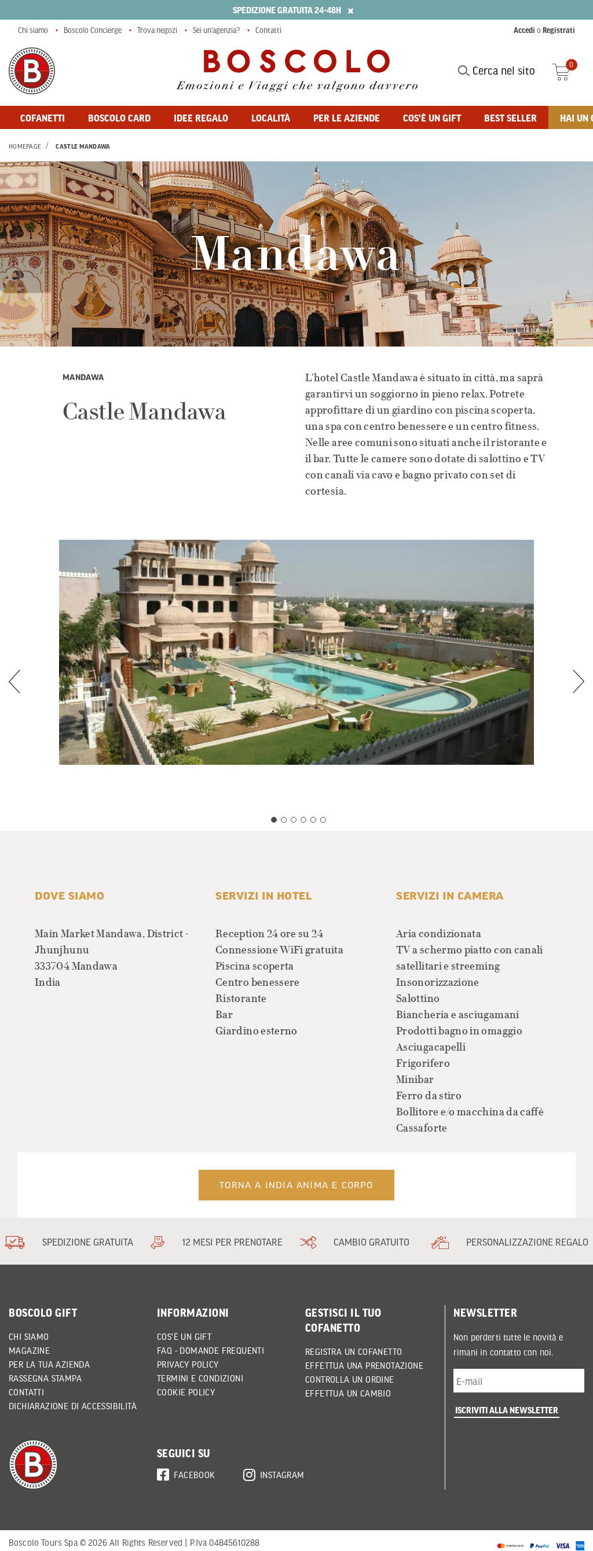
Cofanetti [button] (42, 117)
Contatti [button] (26, 1392)
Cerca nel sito (502, 70)
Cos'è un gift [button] (432, 117)
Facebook (194, 1474)
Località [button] (270, 117)
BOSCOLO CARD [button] (119, 117)
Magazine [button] (29, 1350)
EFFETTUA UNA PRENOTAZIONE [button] (364, 1365)
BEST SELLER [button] (510, 117)
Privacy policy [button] (188, 1364)
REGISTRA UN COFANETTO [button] (353, 1351)
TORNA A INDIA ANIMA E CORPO (296, 1184)
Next (578, 681)
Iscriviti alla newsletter (506, 1409)
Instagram (282, 1474)
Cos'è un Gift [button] (184, 1336)
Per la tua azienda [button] (49, 1364)
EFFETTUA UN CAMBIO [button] (348, 1393)
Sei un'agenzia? (216, 30)
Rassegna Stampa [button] (45, 1378)
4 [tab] (303, 820)
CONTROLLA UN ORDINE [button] (349, 1379)
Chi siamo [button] (29, 1336)
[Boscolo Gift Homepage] (32, 70)
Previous (14, 681)
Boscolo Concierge (93, 30)
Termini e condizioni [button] (200, 1378)
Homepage (25, 146)
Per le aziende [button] (346, 117)
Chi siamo (33, 30)
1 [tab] (274, 820)
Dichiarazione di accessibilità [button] (73, 1405)
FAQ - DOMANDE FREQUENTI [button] (210, 1350)
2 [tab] (284, 820)
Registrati (559, 30)
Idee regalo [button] (201, 117)
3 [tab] (293, 820)
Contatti (268, 30)
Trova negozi (157, 30)
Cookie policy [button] (186, 1392)
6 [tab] (323, 820)
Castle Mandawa (83, 146)
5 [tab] (313, 820)
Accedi (524, 30)
